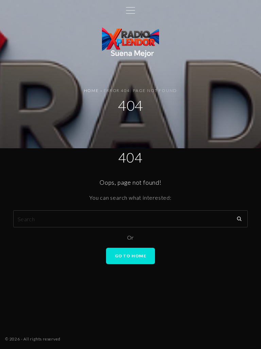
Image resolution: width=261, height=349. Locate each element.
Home (91, 90)
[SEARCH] (239, 218)
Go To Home (130, 255)
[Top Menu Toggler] (130, 10)
